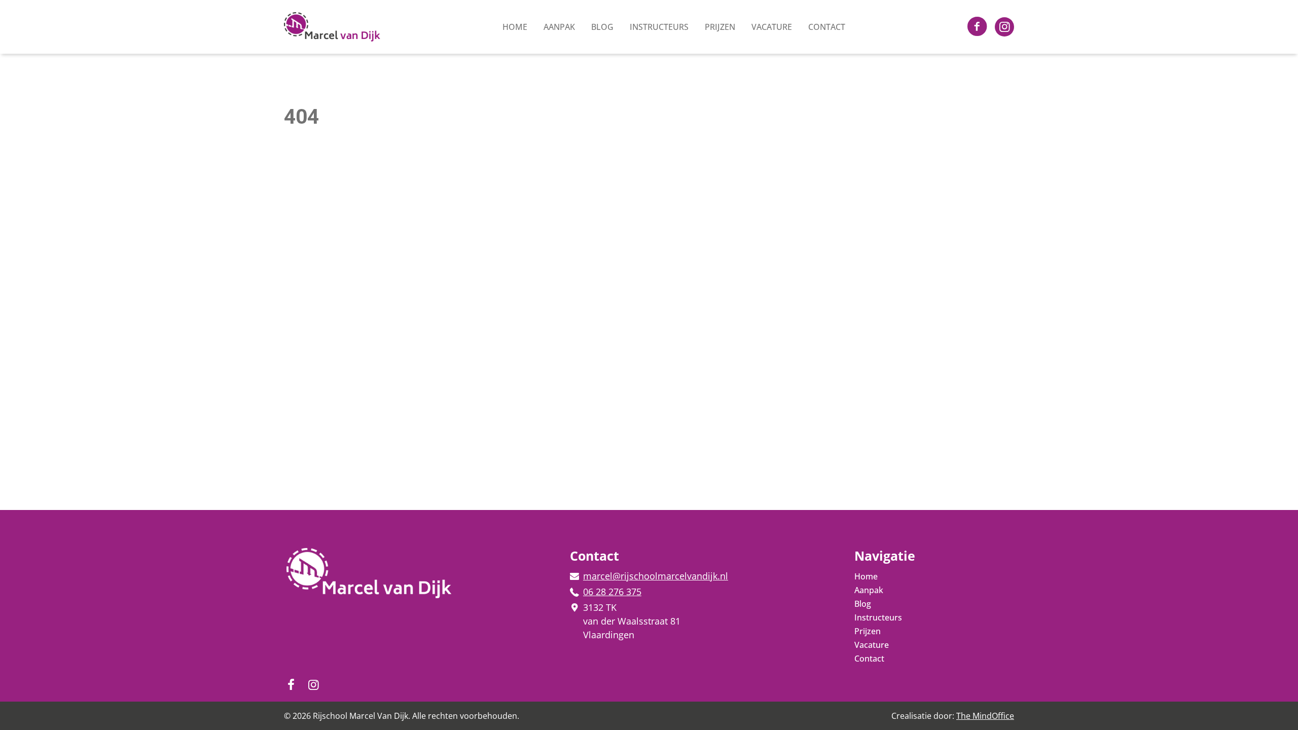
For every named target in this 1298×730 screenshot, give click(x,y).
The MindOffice (985, 715)
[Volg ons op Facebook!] (1004, 26)
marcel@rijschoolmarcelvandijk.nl (655, 576)
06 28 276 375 (612, 592)
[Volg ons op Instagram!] (977, 27)
